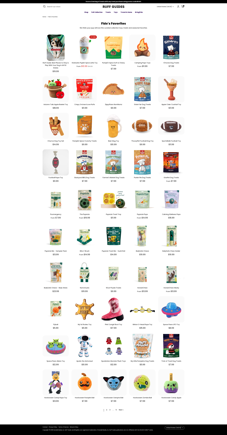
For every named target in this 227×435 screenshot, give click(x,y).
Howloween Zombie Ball (142, 398)
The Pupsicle (85, 214)
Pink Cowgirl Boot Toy (113, 324)
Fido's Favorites (53, 17)
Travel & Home (126, 12)
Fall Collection (97, 12)
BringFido (139, 12)
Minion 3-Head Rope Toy (142, 324)
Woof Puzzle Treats (113, 288)
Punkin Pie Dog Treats (142, 177)
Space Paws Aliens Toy (56, 361)
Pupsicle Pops (142, 214)
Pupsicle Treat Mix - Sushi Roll (113, 251)
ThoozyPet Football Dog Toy (142, 141)
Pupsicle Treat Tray (113, 214)
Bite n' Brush (84, 251)
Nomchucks (84, 288)
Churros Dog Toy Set (56, 141)
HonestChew (142, 288)
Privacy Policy (53, 427)
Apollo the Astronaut (84, 361)
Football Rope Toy (56, 177)
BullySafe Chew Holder (171, 251)
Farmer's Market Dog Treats (113, 177)
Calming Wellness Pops (171, 214)
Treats (108, 12)
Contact (45, 427)
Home (44, 17)
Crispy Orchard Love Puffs (84, 104)
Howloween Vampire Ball (113, 398)
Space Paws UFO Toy (171, 324)
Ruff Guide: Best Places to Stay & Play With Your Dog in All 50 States (56, 65)
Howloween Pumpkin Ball (84, 398)
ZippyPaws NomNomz (113, 104)
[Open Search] (44, 6)
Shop (86, 12)
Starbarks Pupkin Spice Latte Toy (84, 63)
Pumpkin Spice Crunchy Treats (85, 141)
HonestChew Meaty (171, 288)
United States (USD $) (164, 7)
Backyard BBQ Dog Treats (84, 177)
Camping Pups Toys (142, 63)
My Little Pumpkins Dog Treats (142, 361)
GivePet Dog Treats (171, 177)
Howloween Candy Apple (171, 398)
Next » (121, 410)
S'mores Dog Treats (171, 63)
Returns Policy (74, 427)
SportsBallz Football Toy (171, 141)
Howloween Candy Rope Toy (55, 398)
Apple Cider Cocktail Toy (171, 104)
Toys (116, 12)
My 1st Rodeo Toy (84, 324)
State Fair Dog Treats (142, 104)
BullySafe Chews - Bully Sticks (55, 288)
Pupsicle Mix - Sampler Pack (56, 251)
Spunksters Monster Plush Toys (113, 361)
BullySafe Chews (142, 251)
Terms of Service (63, 427)
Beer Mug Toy (113, 141)
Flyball (55, 324)
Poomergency (55, 214)
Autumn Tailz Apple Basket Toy (56, 104)
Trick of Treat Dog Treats (171, 361)
